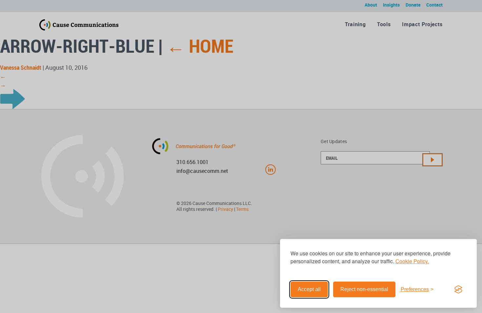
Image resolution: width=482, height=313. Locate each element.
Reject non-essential (364, 289)
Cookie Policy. (412, 261)
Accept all (309, 289)
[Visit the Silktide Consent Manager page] (458, 289)
